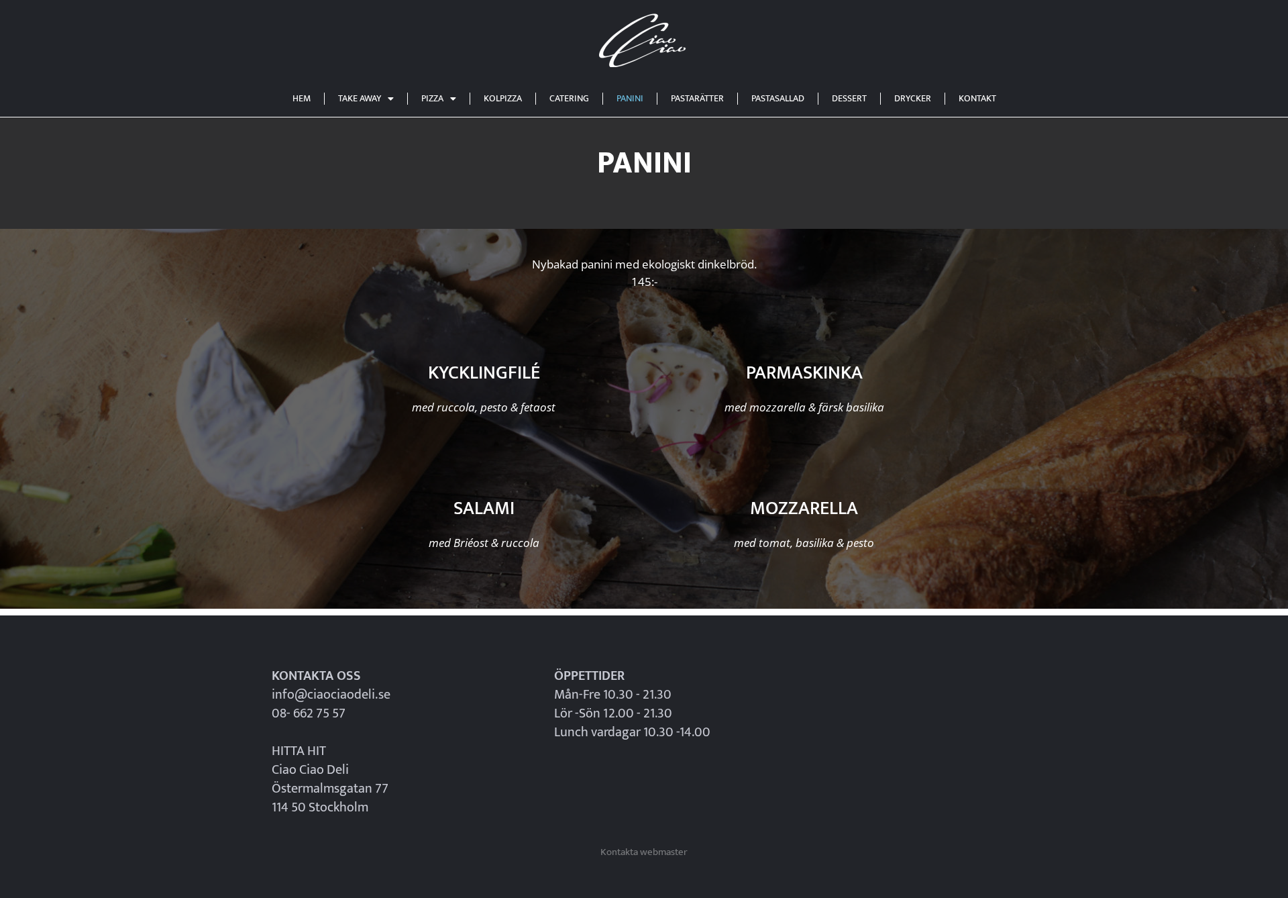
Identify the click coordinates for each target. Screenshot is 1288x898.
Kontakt (977, 98)
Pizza (432, 98)
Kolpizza (503, 98)
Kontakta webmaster (644, 852)
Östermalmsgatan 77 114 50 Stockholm (330, 798)
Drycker (912, 98)
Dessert (849, 98)
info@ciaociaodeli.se (331, 694)
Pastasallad (777, 98)
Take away (359, 98)
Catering (569, 98)
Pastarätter (697, 98)
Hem (301, 98)
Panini (629, 98)
